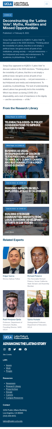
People (9, 371)
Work (8, 368)
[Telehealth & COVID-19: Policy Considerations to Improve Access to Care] (26, 128)
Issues (9, 365)
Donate (9, 392)
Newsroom (10, 383)
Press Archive (12, 389)
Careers (9, 395)
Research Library (13, 386)
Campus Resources (14, 398)
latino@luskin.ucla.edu (12, 421)
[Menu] (46, 3)
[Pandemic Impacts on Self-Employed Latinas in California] (26, 192)
